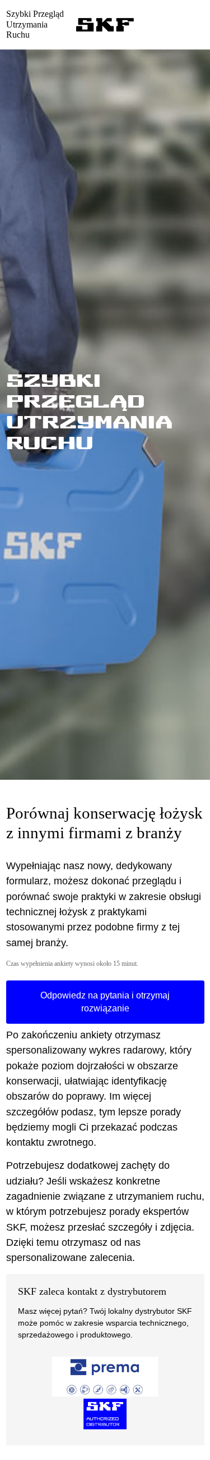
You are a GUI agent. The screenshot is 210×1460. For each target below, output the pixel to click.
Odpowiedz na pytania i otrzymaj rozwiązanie (105, 1002)
